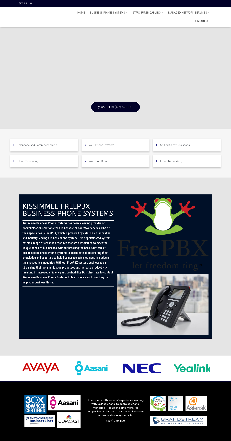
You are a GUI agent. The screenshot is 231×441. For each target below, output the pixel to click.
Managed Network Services (188, 12)
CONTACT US (201, 21)
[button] (115, 107)
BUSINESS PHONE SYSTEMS (108, 12)
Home (81, 12)
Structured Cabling (146, 12)
